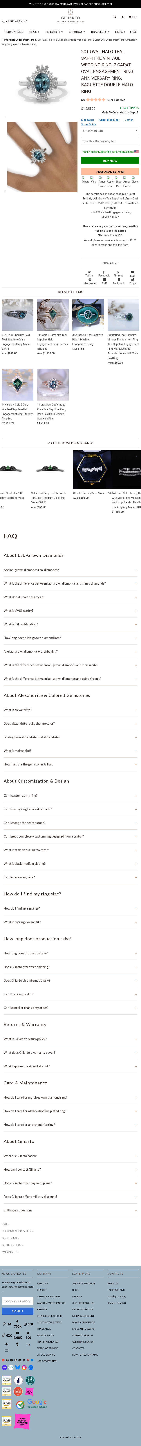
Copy (133, 283)
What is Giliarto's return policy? (70, 1039)
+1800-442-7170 (116, 1290)
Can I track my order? (70, 994)
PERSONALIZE (14, 31)
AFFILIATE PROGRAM (83, 1283)
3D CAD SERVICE (46, 1354)
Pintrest (118, 275)
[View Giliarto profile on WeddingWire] (6, 1384)
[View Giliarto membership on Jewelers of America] (18, 1384)
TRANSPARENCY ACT (48, 1341)
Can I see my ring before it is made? (70, 809)
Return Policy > (13, 1245)
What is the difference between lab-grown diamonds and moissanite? (70, 665)
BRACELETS (100, 31)
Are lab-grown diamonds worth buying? (70, 651)
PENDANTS (54, 31)
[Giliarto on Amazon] (24, 1360)
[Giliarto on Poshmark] (28, 1360)
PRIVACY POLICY (45, 1335)
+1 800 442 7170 (16, 21)
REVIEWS (77, 1296)
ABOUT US (42, 1283)
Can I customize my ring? (70, 795)
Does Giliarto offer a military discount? (70, 1196)
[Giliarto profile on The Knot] (6, 1425)
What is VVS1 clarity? (70, 610)
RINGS (33, 31)
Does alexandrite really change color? (70, 723)
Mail (132, 275)
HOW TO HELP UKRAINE (85, 1354)
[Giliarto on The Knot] (3, 1360)
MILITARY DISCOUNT (83, 1316)
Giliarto (63, 1437)
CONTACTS (78, 1348)
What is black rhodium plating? (70, 863)
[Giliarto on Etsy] (11, 1360)
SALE (133, 31)
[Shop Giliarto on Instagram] (24, 1369)
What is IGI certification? (70, 624)
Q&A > (6, 1224)
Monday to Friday (117, 1296)
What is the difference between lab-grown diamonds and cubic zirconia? (70, 678)
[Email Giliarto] (7, 1350)
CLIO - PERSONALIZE (83, 1303)
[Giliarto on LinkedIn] (28, 1344)
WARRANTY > (10, 1252)
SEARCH (41, 1290)
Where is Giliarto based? (70, 1155)
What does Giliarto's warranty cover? (70, 1052)
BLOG (75, 1290)
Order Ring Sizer (109, 119)
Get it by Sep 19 (129, 110)
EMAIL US (113, 1283)
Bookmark (119, 283)
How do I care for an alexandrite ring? (70, 1124)
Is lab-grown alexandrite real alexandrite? (70, 737)
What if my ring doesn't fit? (70, 922)
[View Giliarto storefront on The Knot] (18, 1395)
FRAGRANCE (44, 1328)
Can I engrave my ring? (70, 877)
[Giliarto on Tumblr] (18, 1344)
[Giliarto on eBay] (19, 1360)
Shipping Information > (17, 1231)
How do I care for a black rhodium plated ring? (70, 1111)
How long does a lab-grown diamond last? (70, 637)
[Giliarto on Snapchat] (7, 1344)
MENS (120, 31)
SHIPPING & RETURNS (48, 1296)
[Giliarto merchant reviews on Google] (32, 1409)
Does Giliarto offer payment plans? (70, 1183)
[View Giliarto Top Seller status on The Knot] (29, 1395)
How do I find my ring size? (70, 908)
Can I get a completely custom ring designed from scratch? (70, 836)
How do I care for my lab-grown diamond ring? (70, 1097)
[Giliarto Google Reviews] (15, 1360)
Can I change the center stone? (70, 822)
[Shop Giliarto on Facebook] (30, 1369)
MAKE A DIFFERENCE (83, 1322)
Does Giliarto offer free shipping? (70, 967)
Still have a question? (70, 1210)
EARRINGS (77, 31)
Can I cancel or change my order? (70, 1007)
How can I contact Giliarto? (70, 1169)
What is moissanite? (70, 750)
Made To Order (110, 112)
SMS (104, 283)
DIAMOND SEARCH (82, 1335)
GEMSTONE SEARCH (83, 1341)
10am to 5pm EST (117, 1303)
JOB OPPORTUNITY (47, 1361)
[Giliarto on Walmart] (32, 1360)
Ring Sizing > (10, 1238)
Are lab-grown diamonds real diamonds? (70, 569)
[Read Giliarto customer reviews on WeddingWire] (30, 1384)
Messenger (90, 283)
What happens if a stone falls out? (70, 1066)
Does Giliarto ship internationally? (70, 980)
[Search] (115, 17)
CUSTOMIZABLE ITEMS (49, 1322)
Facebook (104, 275)
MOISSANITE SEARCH (83, 1328)
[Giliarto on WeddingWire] (7, 1360)
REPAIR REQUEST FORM (49, 1316)
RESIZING (42, 1309)
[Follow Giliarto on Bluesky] (17, 1369)
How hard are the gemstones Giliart (70, 764)
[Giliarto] (70, 14)
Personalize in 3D (110, 171)
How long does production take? (70, 953)
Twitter (89, 275)
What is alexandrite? (70, 710)
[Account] (123, 17)
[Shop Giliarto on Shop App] (4, 1369)
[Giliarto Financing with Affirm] (11, 1369)
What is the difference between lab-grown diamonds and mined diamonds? (70, 583)
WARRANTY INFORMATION (51, 1303)
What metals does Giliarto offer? (70, 850)
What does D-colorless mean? (70, 597)
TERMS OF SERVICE (47, 1348)
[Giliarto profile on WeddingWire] (6, 1408)
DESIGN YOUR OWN (82, 1309)
